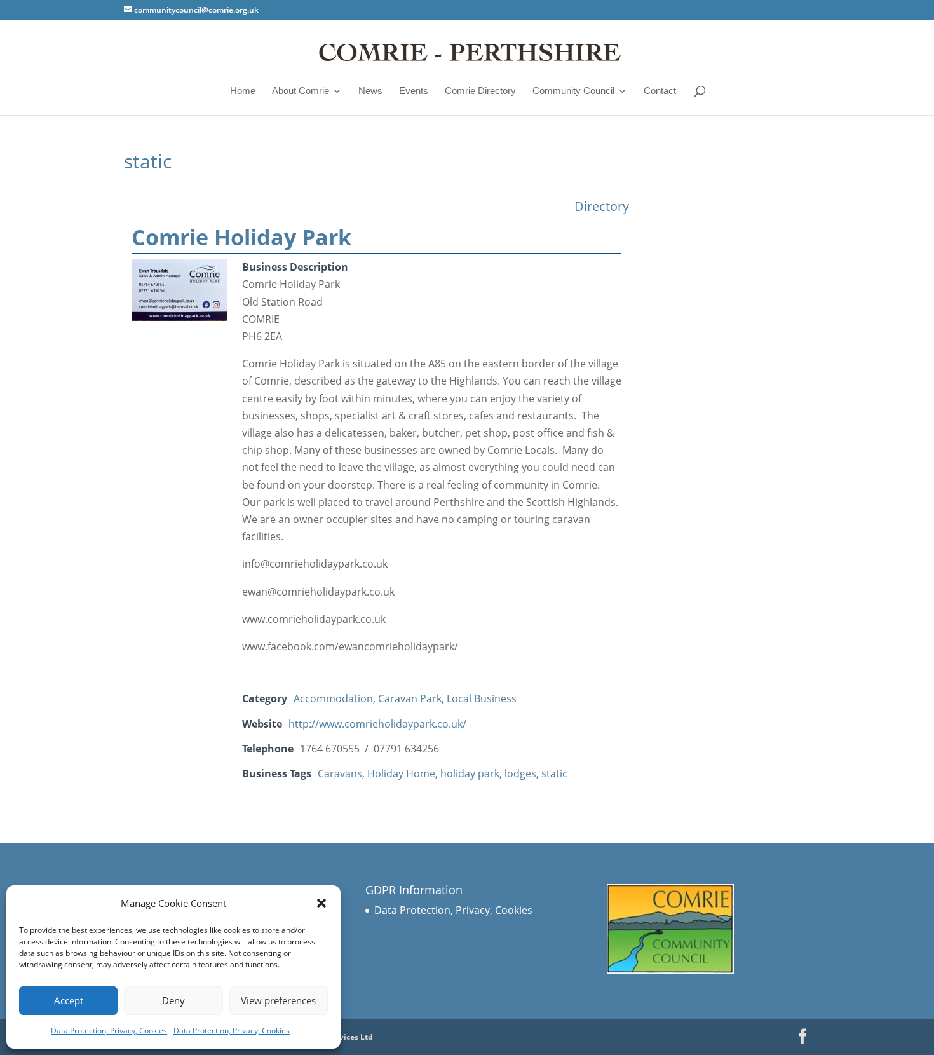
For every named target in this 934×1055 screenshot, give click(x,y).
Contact (660, 91)
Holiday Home (401, 773)
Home (242, 91)
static (554, 773)
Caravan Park (410, 698)
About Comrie (300, 91)
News (370, 91)
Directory (601, 206)
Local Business (482, 698)
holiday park (469, 773)
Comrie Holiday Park (241, 237)
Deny (173, 1000)
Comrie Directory (480, 91)
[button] (321, 903)
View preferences (278, 1000)
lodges (520, 773)
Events (413, 91)
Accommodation (333, 698)
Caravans (340, 773)
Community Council (573, 91)
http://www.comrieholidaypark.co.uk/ (377, 724)
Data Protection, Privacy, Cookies (109, 1030)
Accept (68, 1000)
